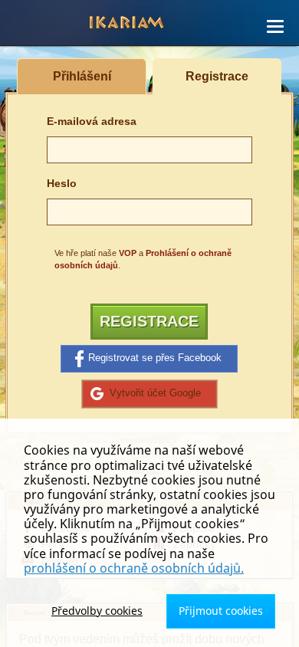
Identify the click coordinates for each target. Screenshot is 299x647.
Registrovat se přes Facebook (155, 358)
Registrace (149, 321)
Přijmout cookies (221, 610)
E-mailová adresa (91, 121)
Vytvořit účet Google (155, 393)
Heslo (62, 183)
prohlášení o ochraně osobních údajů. (134, 568)
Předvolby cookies (97, 610)
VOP (127, 253)
